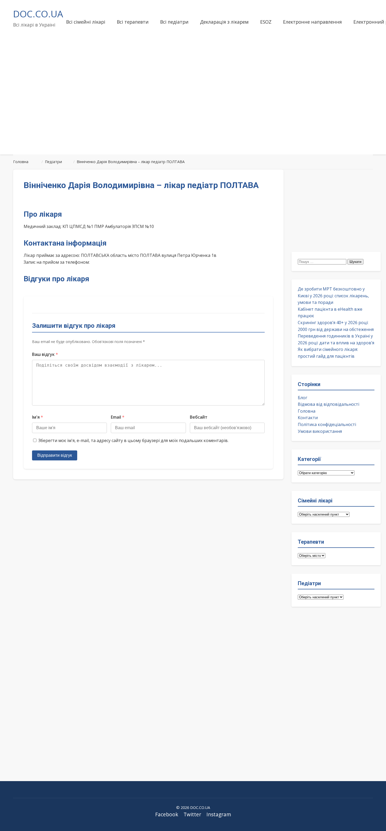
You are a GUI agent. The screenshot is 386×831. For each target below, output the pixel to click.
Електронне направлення (312, 22)
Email (117, 417)
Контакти (308, 417)
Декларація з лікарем (224, 22)
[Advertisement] (193, 109)
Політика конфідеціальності (327, 424)
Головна (306, 411)
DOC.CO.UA (38, 13)
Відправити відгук (54, 455)
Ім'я (37, 417)
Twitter (192, 814)
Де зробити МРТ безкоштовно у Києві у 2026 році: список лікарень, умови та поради (333, 295)
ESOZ (266, 22)
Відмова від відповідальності (328, 404)
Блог (302, 398)
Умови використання (320, 431)
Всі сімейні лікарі (85, 22)
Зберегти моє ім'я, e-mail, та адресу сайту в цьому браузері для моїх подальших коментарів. (133, 440)
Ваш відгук (45, 354)
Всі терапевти (133, 22)
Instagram (218, 814)
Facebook (166, 814)
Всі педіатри (174, 22)
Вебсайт (198, 417)
